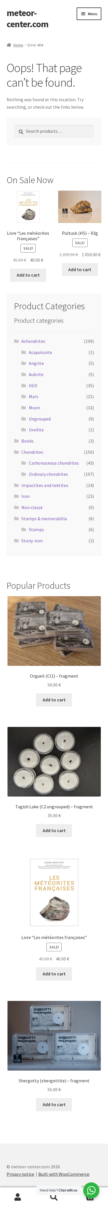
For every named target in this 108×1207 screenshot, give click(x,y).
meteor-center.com (27, 18)
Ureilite (36, 430)
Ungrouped (40, 419)
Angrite (36, 363)
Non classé (32, 507)
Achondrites (33, 341)
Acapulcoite (40, 352)
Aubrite (36, 374)
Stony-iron (32, 540)
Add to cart (28, 275)
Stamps (36, 529)
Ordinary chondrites (48, 474)
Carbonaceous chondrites (54, 463)
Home (18, 45)
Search (54, 1197)
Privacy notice (20, 1174)
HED (33, 385)
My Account (18, 1197)
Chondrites (32, 452)
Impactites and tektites (44, 485)
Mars (33, 396)
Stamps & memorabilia (44, 518)
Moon (34, 407)
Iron (25, 496)
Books (27, 441)
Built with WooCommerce (63, 1174)
